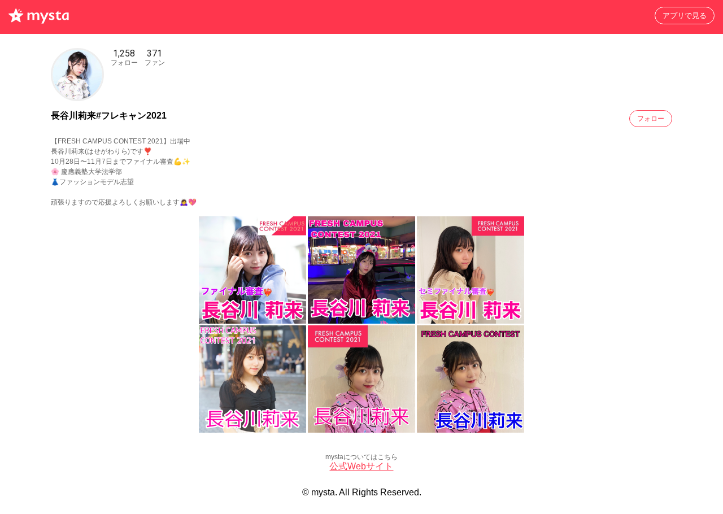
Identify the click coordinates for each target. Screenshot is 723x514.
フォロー (650, 119)
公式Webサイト (361, 466)
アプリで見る (685, 15)
